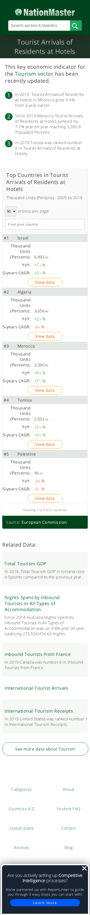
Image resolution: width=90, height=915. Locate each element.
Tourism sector (34, 73)
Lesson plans (22, 828)
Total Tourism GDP (25, 564)
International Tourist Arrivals (36, 688)
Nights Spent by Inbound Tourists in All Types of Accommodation (32, 603)
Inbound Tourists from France (37, 654)
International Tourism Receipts (38, 711)
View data (45, 282)
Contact (68, 828)
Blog (68, 847)
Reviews (21, 847)
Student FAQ (68, 808)
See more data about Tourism (45, 749)
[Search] (76, 25)
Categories (22, 789)
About (68, 789)
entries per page (32, 211)
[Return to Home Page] (45, 11)
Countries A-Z (21, 808)
